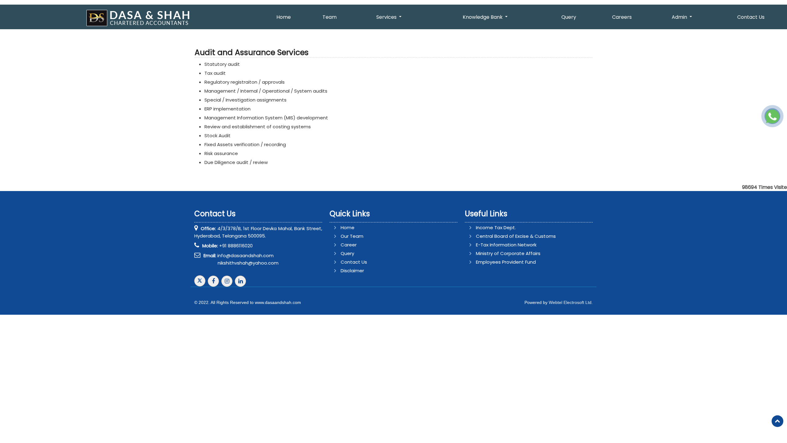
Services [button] (387, 17)
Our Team (352, 236)
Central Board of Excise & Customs (516, 236)
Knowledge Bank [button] (483, 17)
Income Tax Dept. (496, 227)
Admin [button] (680, 17)
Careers (622, 17)
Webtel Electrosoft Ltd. (571, 302)
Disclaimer (352, 270)
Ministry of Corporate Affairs (508, 253)
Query (568, 17)
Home (283, 17)
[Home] (139, 17)
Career (349, 244)
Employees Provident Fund (506, 262)
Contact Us (354, 262)
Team (329, 17)
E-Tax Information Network (506, 244)
